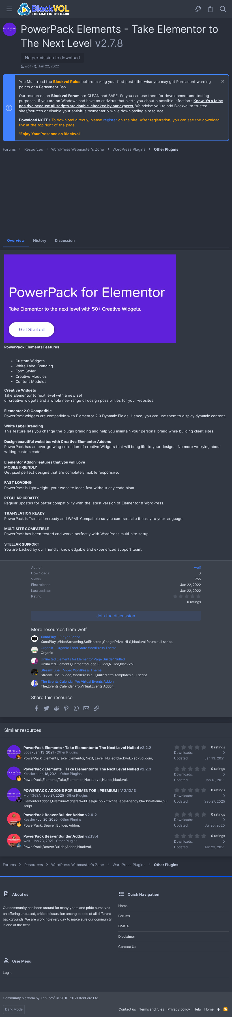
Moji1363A (32, 795)
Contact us (127, 946)
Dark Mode (14, 1009)
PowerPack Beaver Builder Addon (53, 814)
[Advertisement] (116, 194)
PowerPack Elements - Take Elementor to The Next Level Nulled (81, 747)
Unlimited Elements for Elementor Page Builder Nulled (83, 659)
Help (197, 1009)
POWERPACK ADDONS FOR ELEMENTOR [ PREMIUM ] (71, 790)
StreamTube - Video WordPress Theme (71, 670)
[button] (9, 9)
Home (123, 906)
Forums (124, 916)
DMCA (123, 926)
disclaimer (126, 936)
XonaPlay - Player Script (60, 637)
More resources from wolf (59, 629)
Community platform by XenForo (51, 998)
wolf (28, 66)
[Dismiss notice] (222, 82)
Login (7, 972)
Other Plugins (67, 752)
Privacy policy (178, 1009)
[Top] (218, 1009)
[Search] (223, 9)
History (39, 240)
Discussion (65, 240)
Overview (16, 240)
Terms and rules (151, 1009)
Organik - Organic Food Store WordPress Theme (79, 648)
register (110, 120)
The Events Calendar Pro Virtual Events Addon (77, 681)
